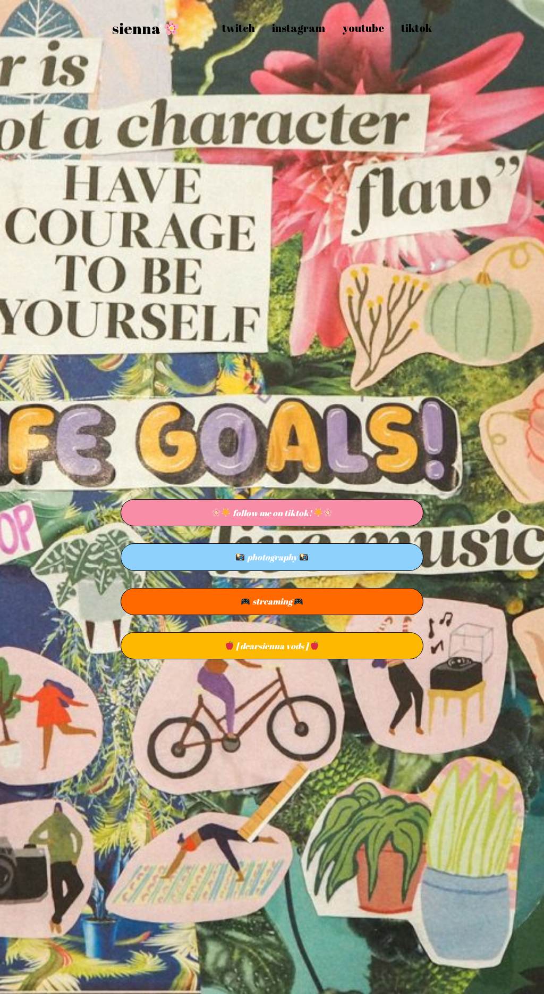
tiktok (416, 28)
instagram (298, 28)
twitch (238, 28)
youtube (363, 28)
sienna (137, 28)
